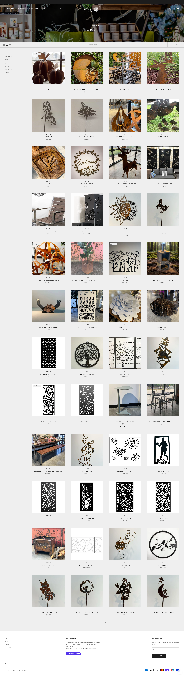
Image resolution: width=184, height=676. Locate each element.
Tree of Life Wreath (86, 374)
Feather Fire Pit (48, 565)
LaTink (48, 87)
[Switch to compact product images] (10, 44)
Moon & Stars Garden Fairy (87, 612)
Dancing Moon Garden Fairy (163, 612)
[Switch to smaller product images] (7, 44)
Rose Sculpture (125, 327)
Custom (70, 8)
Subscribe (159, 656)
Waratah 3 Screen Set (163, 184)
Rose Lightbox (87, 231)
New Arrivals (57, 8)
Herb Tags (48, 184)
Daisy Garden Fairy (87, 136)
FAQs (6, 641)
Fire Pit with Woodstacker (163, 280)
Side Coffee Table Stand (125, 421)
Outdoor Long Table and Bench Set (48, 471)
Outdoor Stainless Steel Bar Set (163, 421)
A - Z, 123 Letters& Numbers (87, 327)
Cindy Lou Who (125, 565)
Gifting (45, 8)
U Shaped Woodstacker (48, 327)
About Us (7, 638)
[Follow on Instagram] (11, 663)
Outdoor (21, 8)
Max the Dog (87, 471)
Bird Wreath (163, 565)
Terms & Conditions (11, 648)
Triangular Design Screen (49, 374)
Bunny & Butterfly (163, 89)
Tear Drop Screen (48, 421)
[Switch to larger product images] (4, 44)
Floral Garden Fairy (48, 612)
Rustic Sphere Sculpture (48, 280)
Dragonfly (48, 136)
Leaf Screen (49, 518)
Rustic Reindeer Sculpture (125, 184)
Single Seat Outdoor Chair (48, 231)
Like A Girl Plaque (163, 471)
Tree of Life (125, 374)
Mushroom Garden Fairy (163, 231)
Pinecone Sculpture (163, 327)
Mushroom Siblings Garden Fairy (125, 612)
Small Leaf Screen (87, 421)
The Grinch (163, 374)
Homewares (9, 8)
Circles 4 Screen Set (86, 565)
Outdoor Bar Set (125, 89)
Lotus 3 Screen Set (125, 471)
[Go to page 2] (112, 623)
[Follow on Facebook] (6, 663)
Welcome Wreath (87, 184)
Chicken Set (163, 136)
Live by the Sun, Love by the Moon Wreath (125, 232)
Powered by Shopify (23, 670)
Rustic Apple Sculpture (49, 89)
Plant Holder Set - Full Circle (87, 89)
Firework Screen (163, 518)
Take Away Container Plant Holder (86, 280)
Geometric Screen (86, 518)
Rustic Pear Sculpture (125, 136)
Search (7, 645)
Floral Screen (125, 518)
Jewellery (33, 8)
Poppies (125, 280)
